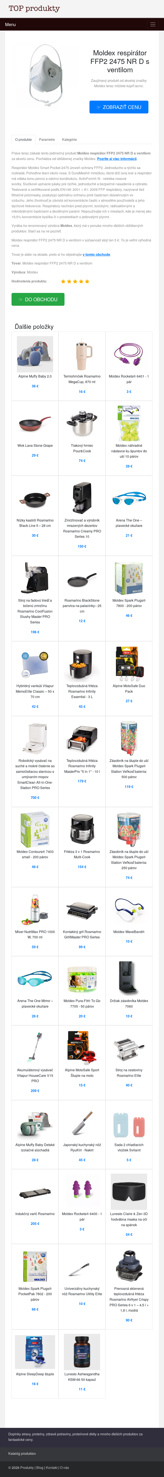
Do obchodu (41, 299)
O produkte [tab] (23, 139)
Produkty (27, 1467)
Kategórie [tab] (69, 139)
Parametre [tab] (47, 139)
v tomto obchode (96, 254)
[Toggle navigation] (153, 24)
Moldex (99, 85)
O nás (64, 1467)
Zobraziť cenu (122, 106)
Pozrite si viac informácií (116, 158)
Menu (10, 24)
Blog (39, 1467)
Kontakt (51, 1467)
